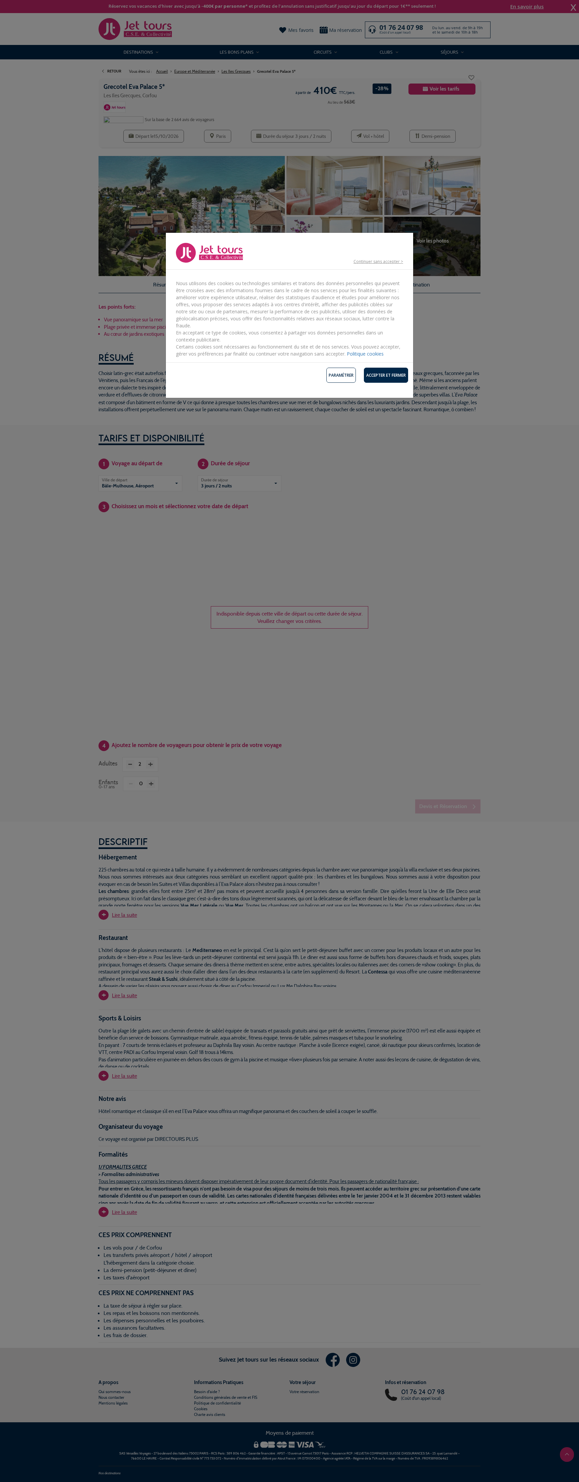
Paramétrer (341, 375)
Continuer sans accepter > (378, 261)
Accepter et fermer (386, 375)
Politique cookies (365, 354)
